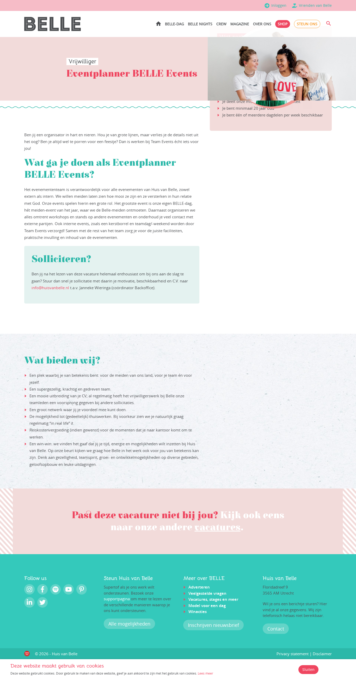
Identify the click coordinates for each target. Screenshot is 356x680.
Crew (221, 23)
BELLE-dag (174, 23)
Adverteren (199, 587)
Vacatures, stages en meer (213, 599)
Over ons (262, 23)
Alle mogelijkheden (129, 624)
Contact (275, 629)
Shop (282, 23)
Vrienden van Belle (315, 5)
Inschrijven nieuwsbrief (213, 625)
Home (158, 23)
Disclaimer (322, 653)
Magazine (239, 23)
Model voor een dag (207, 605)
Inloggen (278, 5)
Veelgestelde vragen (207, 593)
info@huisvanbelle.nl (50, 287)
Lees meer (205, 673)
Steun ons (307, 23)
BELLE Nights (200, 23)
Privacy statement (293, 653)
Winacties (197, 611)
